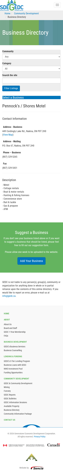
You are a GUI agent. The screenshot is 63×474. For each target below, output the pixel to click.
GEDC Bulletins (10, 398)
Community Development (26, 13)
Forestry (7, 391)
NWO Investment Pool (13, 369)
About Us (7, 324)
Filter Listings (11, 88)
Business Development (15, 342)
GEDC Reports (9, 395)
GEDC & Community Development (18, 383)
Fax (5, 163)
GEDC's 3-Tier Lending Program (17, 361)
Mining (7, 387)
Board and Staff (10, 328)
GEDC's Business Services (14, 346)
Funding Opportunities (13, 372)
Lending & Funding (13, 356)
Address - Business (12, 126)
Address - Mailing (12, 141)
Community (7, 51)
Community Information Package (18, 414)
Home (7, 13)
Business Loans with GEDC (15, 365)
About (7, 319)
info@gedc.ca (9, 296)
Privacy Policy (39, 436)
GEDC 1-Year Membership (15, 332)
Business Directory (11, 410)
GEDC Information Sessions (15, 402)
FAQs (6, 336)
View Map (8, 134)
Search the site (9, 75)
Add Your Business (31, 261)
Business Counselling (13, 350)
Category (6, 63)
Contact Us (9, 420)
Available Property (11, 406)
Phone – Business (12, 152)
